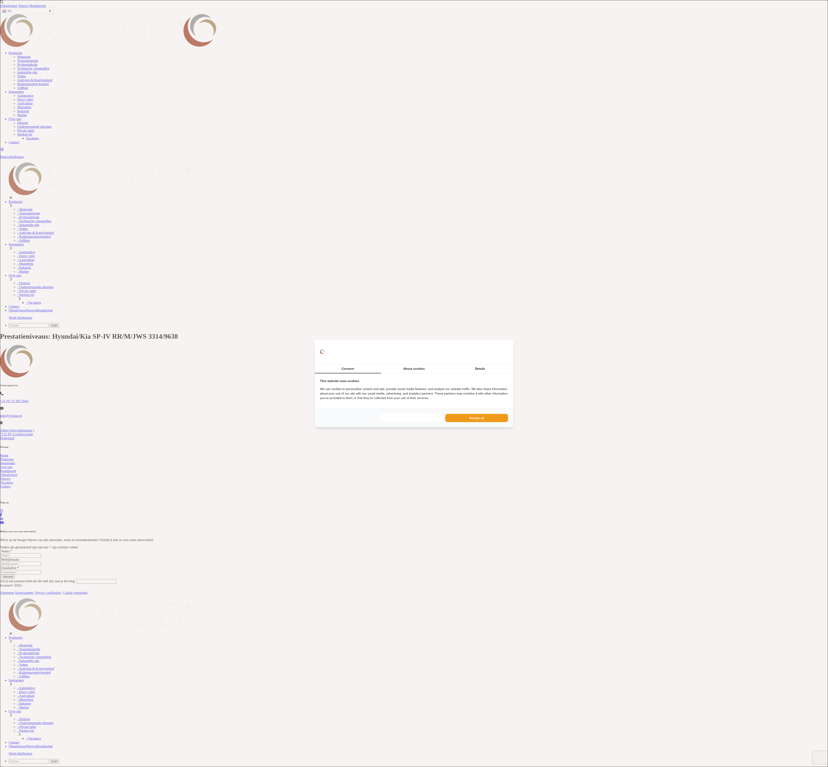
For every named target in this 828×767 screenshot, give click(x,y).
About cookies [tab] (414, 368)
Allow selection (412, 418)
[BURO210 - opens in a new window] (492, 352)
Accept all (476, 418)
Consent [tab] (348, 368)
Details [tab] (480, 368)
